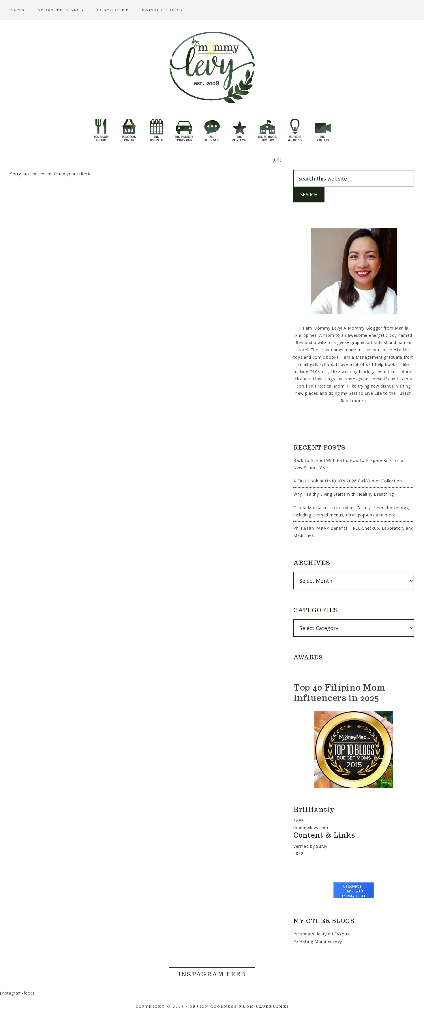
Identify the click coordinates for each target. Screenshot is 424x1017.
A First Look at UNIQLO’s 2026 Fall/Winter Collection (347, 481)
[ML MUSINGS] (212, 128)
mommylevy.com (310, 827)
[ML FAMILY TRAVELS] (184, 128)
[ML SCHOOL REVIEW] (267, 128)
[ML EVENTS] (157, 128)
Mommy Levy (212, 66)
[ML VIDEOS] (323, 128)
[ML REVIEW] (240, 128)
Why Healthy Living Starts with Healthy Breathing (343, 494)
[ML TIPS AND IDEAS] (295, 128)
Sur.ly (321, 846)
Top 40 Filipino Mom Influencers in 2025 (339, 692)
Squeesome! (272, 1007)
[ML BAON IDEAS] (101, 128)
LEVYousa (342, 934)
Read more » (354, 400)
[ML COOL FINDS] (129, 128)
